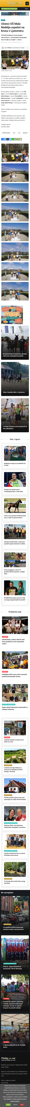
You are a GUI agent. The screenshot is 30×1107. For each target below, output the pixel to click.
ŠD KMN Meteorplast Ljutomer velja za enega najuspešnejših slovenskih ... (14, 600)
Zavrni (22, 1104)
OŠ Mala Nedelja (6, 132)
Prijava (26, 8)
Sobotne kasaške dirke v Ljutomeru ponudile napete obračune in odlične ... (14, 543)
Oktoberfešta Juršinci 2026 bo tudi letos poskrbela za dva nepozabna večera (13, 642)
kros (14, 132)
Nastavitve (15, 1104)
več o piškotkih (7, 1099)
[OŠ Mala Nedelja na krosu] (15, 152)
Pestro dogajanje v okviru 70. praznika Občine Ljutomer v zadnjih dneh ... (14, 572)
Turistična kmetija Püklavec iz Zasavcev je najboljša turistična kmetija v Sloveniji (13, 769)
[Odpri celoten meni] (27, 3)
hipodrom (25, 132)
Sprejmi (8, 1104)
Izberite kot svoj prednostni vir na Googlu (14, 47)
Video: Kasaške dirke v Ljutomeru (14, 392)
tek (19, 132)
